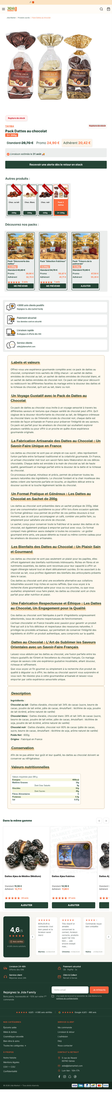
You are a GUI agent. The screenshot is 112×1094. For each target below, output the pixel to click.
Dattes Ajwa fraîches (63, 876)
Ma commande (65, 1027)
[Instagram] (64, 1076)
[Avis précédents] (32, 936)
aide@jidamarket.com (72, 1065)
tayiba (9, 126)
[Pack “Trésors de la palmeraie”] (86, 246)
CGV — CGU (9, 1066)
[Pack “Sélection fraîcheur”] (53, 246)
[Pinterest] (75, 1076)
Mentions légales (11, 1062)
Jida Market (11, 18)
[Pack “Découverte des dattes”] (21, 246)
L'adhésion (63, 1036)
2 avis (25, 282)
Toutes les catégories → (14, 1045)
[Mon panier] (108, 9)
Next (104, 66)
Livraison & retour (66, 1032)
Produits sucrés (24, 18)
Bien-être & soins (11, 1041)
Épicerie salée (9, 1027)
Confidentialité (10, 1071)
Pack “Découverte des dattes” (18, 262)
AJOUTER (26, 905)
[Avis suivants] (108, 936)
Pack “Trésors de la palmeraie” (82, 262)
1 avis (57, 282)
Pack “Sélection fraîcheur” (53, 261)
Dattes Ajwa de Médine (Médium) (23, 876)
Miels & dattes (10, 1032)
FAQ (60, 1041)
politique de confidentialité (67, 998)
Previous (8, 66)
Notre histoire (9, 1057)
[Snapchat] (69, 1076)
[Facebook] (59, 1076)
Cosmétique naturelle (13, 1036)
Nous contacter (65, 1045)
